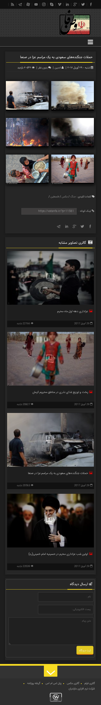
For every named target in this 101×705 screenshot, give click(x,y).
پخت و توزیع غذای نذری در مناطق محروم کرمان (60, 392)
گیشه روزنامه (33, 683)
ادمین (58, 68)
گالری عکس (73, 683)
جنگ (73, 197)
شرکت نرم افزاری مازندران (82, 689)
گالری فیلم (90, 683)
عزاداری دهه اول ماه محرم (72, 311)
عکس (65, 197)
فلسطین (54, 197)
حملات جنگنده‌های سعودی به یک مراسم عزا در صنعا (58, 473)
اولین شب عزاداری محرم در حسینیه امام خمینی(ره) (58, 554)
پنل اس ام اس (54, 683)
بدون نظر (43, 68)
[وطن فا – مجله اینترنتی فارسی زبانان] (58, 36)
